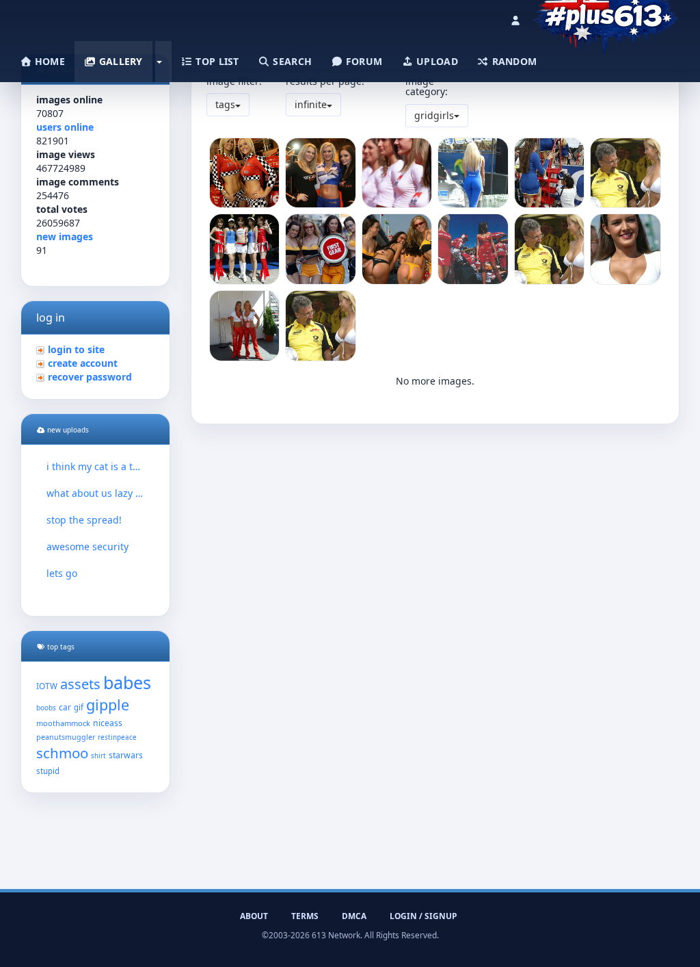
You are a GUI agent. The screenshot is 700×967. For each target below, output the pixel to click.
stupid (47, 771)
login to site (76, 349)
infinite (311, 104)
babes (127, 682)
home (48, 61)
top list (216, 61)
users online (65, 126)
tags (225, 104)
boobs (46, 707)
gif (78, 707)
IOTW (46, 685)
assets (80, 684)
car (65, 706)
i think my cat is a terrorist (95, 466)
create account (83, 363)
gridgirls (434, 115)
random (513, 61)
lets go (61, 573)
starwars (126, 755)
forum (363, 61)
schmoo (62, 752)
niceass (107, 723)
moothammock (63, 723)
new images (64, 236)
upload (436, 61)
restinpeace (117, 737)
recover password (90, 376)
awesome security (87, 546)
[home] (605, 17)
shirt (98, 755)
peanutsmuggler (65, 737)
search (291, 61)
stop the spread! (84, 519)
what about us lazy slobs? (95, 493)
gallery (119, 61)
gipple (107, 704)
